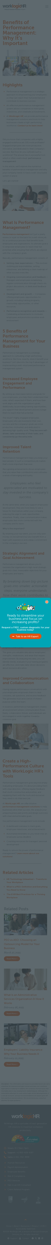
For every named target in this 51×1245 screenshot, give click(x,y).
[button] (46, 601)
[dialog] (25, 622)
